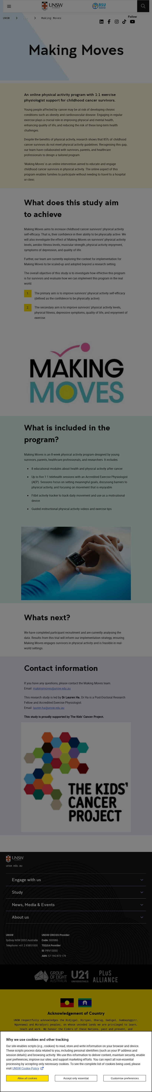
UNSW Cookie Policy (28, 1068)
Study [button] (17, 892)
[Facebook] (109, 22)
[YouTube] (131, 22)
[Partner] (99, 6)
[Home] (52, 6)
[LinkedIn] (102, 22)
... (25, 18)
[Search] (143, 6)
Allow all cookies (27, 1078)
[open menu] (9, 6)
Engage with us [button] (26, 879)
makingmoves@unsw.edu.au (52, 688)
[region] (76, 1061)
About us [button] (20, 917)
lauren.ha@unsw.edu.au (48, 708)
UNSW (6, 18)
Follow (132, 16)
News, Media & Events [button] (33, 904)
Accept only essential (76, 1078)
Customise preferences (125, 1078)
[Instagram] (116, 22)
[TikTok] (124, 22)
